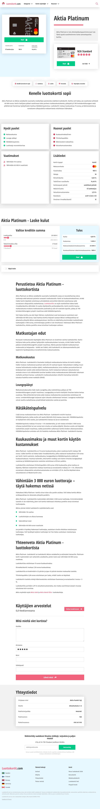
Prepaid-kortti (73, 785)
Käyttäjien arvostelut (79, 84)
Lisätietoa (40, 84)
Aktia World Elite (46, 592)
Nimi (17, 655)
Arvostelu (63, 84)
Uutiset (37, 771)
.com (12, 768)
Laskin (51, 84)
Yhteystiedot (39, 778)
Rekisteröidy (67, 747)
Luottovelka (8, 235)
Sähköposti (20, 665)
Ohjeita (37, 775)
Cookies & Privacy (7, 799)
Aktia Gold (34, 592)
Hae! (23, 39)
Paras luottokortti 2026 (76, 771)
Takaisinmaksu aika (10, 244)
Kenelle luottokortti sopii (23, 84)
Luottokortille (49, 303)
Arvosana (19, 645)
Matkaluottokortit (74, 778)
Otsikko (18, 626)
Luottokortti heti (74, 781)
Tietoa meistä (39, 781)
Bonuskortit (72, 775)
